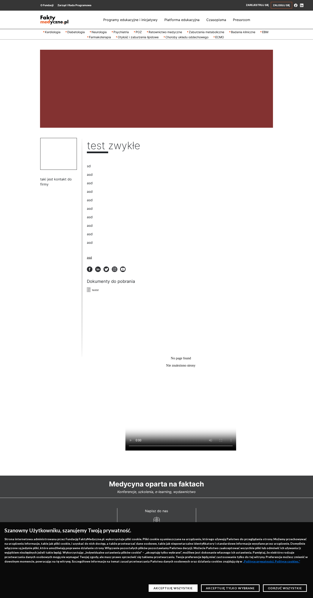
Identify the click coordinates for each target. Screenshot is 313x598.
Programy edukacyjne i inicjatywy (130, 20)
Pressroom (241, 20)
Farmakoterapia (100, 37)
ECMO (219, 37)
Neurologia (99, 32)
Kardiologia (52, 32)
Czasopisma (216, 20)
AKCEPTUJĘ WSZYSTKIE (173, 588)
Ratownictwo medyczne (165, 32)
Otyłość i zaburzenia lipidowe (138, 37)
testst (95, 290)
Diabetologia (76, 32)
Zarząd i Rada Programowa (74, 5)
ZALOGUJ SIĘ (281, 5)
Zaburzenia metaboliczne (206, 32)
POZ (139, 32)
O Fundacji (46, 5)
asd (89, 257)
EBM (265, 32)
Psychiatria (121, 32)
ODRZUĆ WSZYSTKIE (285, 588)
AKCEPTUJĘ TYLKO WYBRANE (230, 588)
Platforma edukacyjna (182, 20)
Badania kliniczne (243, 32)
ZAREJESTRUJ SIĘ (257, 5)
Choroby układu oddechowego (186, 37)
